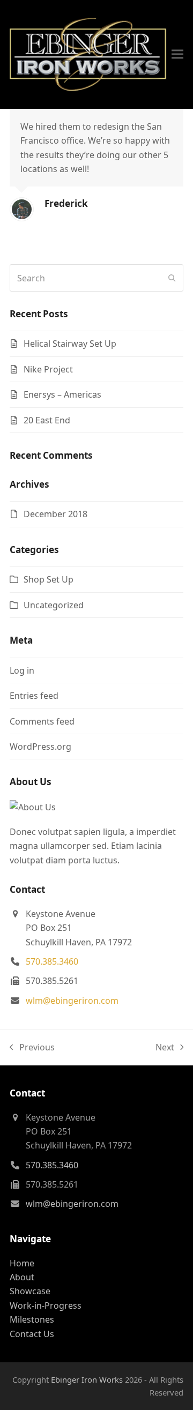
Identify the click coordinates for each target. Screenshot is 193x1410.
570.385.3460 (52, 961)
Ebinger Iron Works (87, 1379)
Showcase (30, 1291)
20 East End (47, 420)
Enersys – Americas (62, 394)
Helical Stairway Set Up (70, 343)
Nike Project (48, 369)
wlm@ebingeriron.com (72, 1000)
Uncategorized (54, 605)
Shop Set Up (48, 579)
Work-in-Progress (45, 1305)
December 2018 (55, 514)
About (22, 1277)
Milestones (32, 1319)
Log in (22, 670)
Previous (32, 1047)
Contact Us (32, 1334)
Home (22, 1263)
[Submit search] (172, 278)
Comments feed (42, 721)
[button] (177, 54)
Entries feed (34, 696)
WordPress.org (40, 746)
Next (165, 1047)
